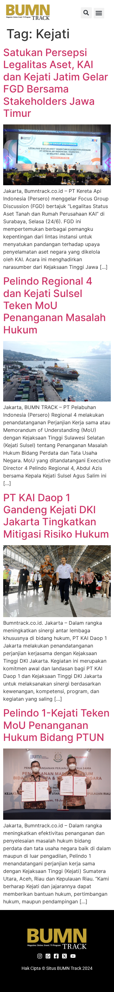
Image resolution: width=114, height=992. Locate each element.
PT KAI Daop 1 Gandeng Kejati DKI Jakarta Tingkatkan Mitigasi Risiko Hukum (56, 515)
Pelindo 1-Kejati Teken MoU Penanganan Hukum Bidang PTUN (56, 725)
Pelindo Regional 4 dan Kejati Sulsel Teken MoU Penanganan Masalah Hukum (54, 305)
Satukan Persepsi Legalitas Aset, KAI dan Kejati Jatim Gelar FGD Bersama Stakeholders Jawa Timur (55, 82)
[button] (86, 12)
